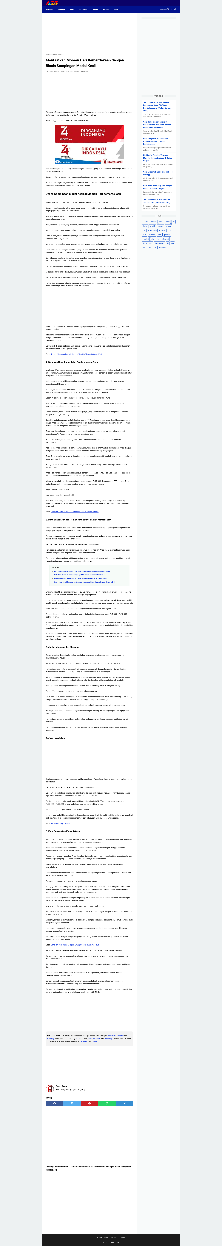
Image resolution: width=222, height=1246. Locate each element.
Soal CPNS (111, 1036)
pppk (160, 235)
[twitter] (72, 1103)
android (145, 222)
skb (152, 239)
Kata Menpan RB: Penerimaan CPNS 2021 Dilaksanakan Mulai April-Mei (80, 578)
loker (169, 230)
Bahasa (106, 9)
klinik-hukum (152, 230)
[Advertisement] (89, 33)
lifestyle (162, 230)
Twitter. (95, 1041)
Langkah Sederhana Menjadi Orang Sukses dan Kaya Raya (75, 945)
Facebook (83, 1041)
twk (155, 247)
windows (162, 247)
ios (144, 230)
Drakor (78, 1038)
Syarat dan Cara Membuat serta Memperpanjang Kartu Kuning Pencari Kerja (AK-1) (84, 582)
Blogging (50, 1038)
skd (158, 239)
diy (173, 222)
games (160, 226)
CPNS (72, 9)
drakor (145, 226)
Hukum (95, 9)
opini (144, 235)
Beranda (49, 9)
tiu (168, 243)
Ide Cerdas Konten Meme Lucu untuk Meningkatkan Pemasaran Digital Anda (82, 571)
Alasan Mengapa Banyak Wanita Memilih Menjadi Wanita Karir (76, 354)
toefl (144, 247)
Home (99, 1238)
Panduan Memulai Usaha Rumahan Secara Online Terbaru (75, 512)
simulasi (146, 239)
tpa (150, 247)
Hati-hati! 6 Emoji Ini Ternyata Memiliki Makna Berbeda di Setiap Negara (157, 158)
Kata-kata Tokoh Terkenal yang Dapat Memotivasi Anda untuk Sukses (79, 575)
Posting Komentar (81, 71)
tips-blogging (147, 243)
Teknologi (108, 1038)
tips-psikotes (159, 243)
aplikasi (153, 222)
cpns (168, 222)
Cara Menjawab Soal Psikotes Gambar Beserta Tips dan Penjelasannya (155, 141)
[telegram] (124, 1103)
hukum (168, 226)
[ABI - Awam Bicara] (53, 2)
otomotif (152, 235)
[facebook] (54, 1103)
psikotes (167, 235)
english (152, 226)
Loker (90, 1038)
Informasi (61, 9)
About (106, 1238)
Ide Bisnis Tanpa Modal (60, 823)
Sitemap (122, 1238)
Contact (113, 1238)
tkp (172, 243)
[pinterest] (89, 1103)
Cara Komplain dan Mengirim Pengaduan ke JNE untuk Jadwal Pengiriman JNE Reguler (157, 125)
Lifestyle (96, 1038)
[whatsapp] (107, 1103)
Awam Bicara (114, 1242)
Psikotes (83, 9)
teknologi (165, 239)
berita (161, 222)
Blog (116, 9)
